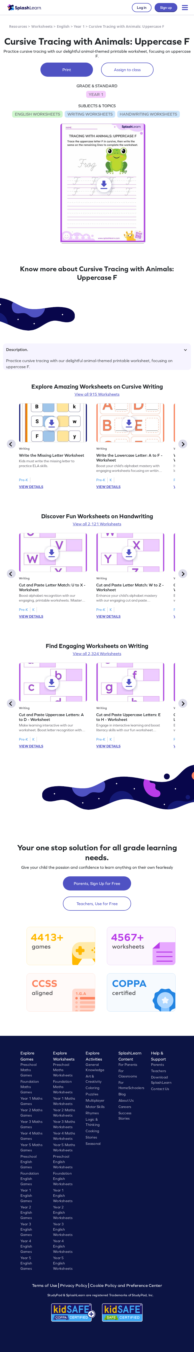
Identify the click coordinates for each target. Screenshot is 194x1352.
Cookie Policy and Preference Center (126, 1285)
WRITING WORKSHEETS (90, 114)
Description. (17, 349)
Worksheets (42, 26)
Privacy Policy (73, 1285)
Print (66, 69)
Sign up (166, 8)
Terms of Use (45, 1285)
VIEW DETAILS (31, 487)
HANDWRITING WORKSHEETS (148, 114)
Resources (18, 26)
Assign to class (127, 69)
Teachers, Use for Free (97, 903)
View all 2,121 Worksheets (97, 524)
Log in (142, 8)
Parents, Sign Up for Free (97, 883)
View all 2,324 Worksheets (97, 653)
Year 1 (79, 26)
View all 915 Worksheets (97, 394)
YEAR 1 (96, 94)
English (63, 26)
